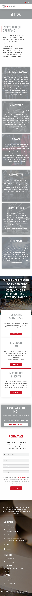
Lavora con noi (9, 559)
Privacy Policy (9, 562)
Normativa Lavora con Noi (13, 568)
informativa (21, 477)
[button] (29, 6)
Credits (6, 572)
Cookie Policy (9, 565)
